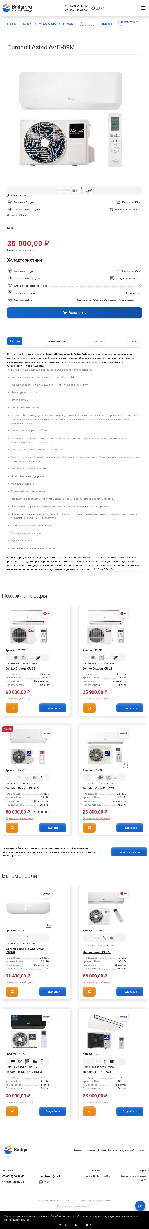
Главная (12, 23)
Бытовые (68, 23)
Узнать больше (70, 1225)
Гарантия (113, 1150)
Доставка (101, 1150)
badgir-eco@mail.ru (51, 1176)
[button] (143, 8)
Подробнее (53, 707)
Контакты (141, 1150)
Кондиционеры (48, 23)
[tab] (14, 341)
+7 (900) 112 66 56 (76, 10)
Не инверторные (87, 23)
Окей (87, 1225)
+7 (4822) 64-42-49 (76, 5)
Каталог (28, 23)
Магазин (78, 1150)
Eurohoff (107, 23)
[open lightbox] (74, 118)
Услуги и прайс (127, 1150)
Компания (90, 1150)
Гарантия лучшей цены (21, 249)
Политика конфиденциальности (74, 1206)
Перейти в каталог (129, 851)
